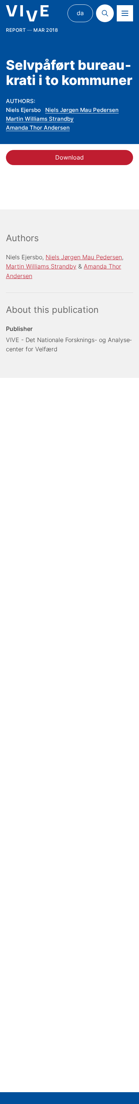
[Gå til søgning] (105, 13)
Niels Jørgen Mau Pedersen (82, 109)
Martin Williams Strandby (40, 118)
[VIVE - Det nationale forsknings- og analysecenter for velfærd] (27, 13)
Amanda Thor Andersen (38, 127)
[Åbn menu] (125, 13)
